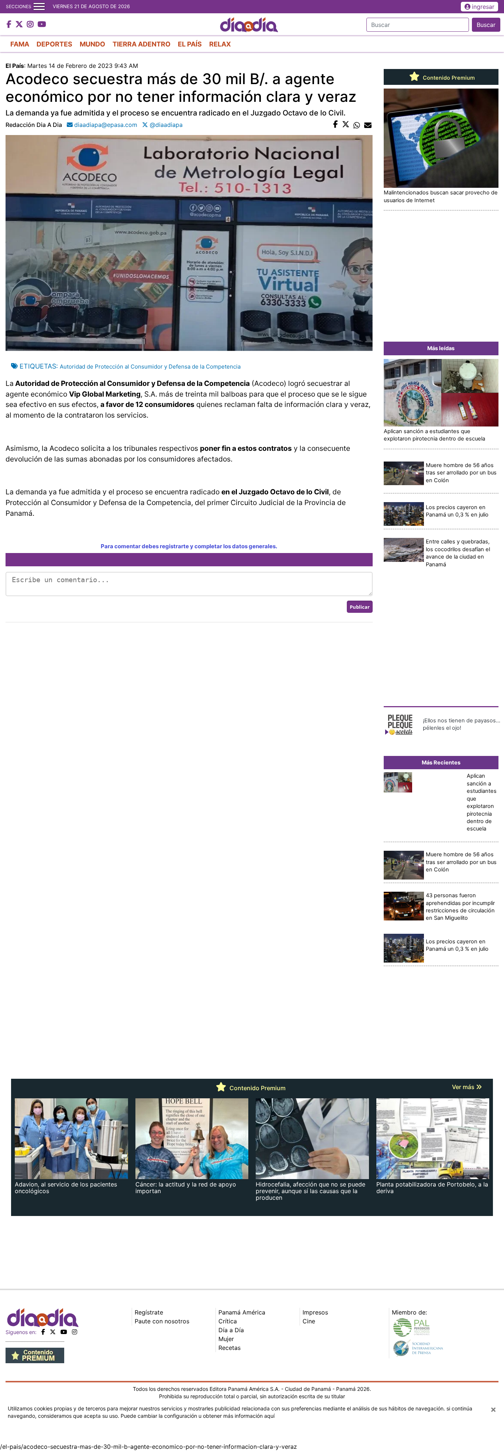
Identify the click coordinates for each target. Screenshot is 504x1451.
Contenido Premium (448, 78)
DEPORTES (54, 44)
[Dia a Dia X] (20, 24)
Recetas (229, 1347)
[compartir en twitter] (345, 124)
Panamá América (241, 1312)
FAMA (19, 44)
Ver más (464, 1087)
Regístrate (149, 1312)
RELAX (220, 44)
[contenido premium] (35, 1354)
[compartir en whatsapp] (357, 124)
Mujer (226, 1339)
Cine (309, 1321)
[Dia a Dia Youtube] (42, 24)
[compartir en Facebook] (335, 124)
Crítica (227, 1321)
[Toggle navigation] (39, 6)
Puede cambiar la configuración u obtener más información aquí (198, 1416)
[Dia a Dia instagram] (31, 24)
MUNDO (92, 44)
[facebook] (43, 1332)
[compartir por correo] (367, 124)
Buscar (486, 24)
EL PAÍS (190, 44)
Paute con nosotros (162, 1321)
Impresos (315, 1312)
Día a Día (231, 1330)
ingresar (483, 6)
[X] (53, 1332)
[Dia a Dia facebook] (10, 24)
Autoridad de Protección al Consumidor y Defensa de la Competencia (150, 366)
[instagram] (74, 1332)
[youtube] (64, 1332)
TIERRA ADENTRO (141, 44)
